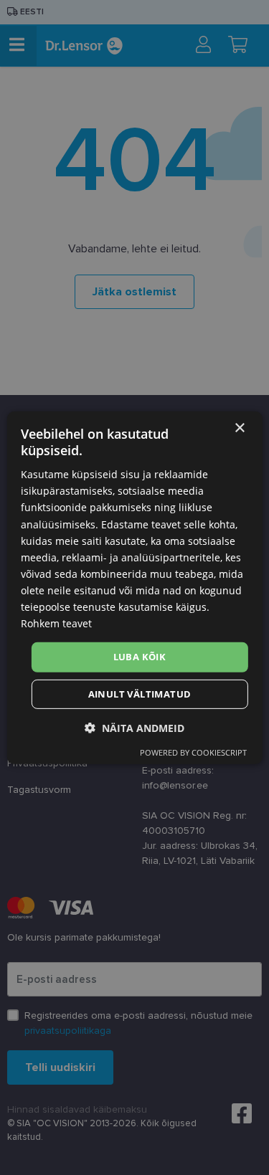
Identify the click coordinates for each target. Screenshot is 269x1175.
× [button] (239, 427)
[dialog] (134, 587)
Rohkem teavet (56, 623)
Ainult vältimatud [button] (140, 694)
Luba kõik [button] (139, 656)
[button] (134, 728)
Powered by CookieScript (193, 752)
